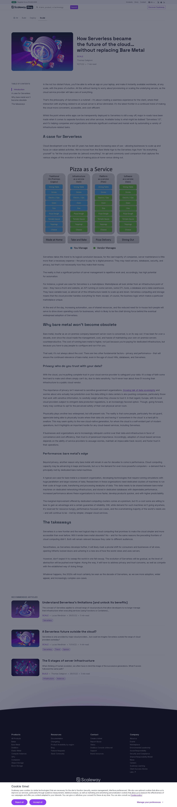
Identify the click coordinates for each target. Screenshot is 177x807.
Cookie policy (136, 795)
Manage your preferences (149, 802)
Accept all (37, 802)
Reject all (19, 802)
